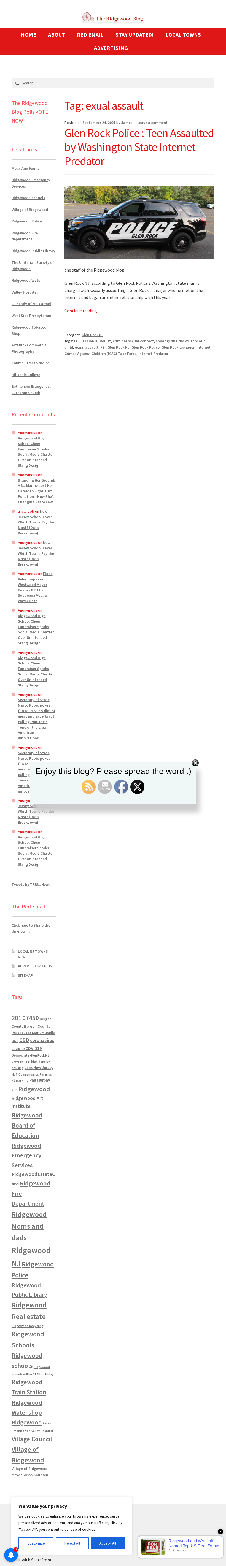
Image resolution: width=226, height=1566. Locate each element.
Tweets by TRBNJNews (31, 884)
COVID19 (33, 1048)
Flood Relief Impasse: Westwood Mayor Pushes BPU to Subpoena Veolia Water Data (35, 587)
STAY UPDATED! (134, 34)
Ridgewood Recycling (28, 1326)
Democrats (20, 1055)
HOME (28, 34)
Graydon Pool (21, 1061)
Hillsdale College (26, 374)
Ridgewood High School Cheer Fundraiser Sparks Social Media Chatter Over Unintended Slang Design (36, 452)
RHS (14, 1090)
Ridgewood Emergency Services (26, 1155)
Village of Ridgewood (30, 209)
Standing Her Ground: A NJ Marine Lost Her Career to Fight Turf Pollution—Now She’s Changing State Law (36, 491)
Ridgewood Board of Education (27, 1125)
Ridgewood (34, 1089)
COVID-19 (18, 1049)
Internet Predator (153, 353)
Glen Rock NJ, (93, 334)
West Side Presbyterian (31, 315)
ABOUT (56, 34)
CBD (24, 1040)
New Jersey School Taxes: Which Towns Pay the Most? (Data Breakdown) (36, 522)
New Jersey (43, 1067)
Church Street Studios (31, 362)
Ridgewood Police (27, 221)
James (127, 122)
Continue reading (80, 310)
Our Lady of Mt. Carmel (31, 303)
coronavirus (42, 1040)
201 (16, 1018)
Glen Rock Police (145, 347)
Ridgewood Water (27, 280)
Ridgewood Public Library (33, 250)
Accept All (107, 1543)
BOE (15, 1040)
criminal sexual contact (133, 340)
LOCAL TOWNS (183, 34)
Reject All (72, 1543)
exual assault (86, 347)
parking (22, 1080)
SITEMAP (25, 975)
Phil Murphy (39, 1080)
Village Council (32, 1439)
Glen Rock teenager (178, 347)
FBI (103, 347)
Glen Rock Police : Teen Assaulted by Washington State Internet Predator (139, 147)
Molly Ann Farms (26, 168)
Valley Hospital (25, 292)
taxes (47, 1423)
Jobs (29, 1067)
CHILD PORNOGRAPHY (92, 340)
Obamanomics (28, 1074)
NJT (15, 1074)
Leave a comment (152, 122)
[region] (71, 1526)
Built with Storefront (32, 1559)
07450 (30, 1018)
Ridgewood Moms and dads (29, 1226)
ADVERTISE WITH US (35, 966)
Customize (36, 1543)
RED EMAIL (90, 34)
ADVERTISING (111, 47)
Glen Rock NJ (118, 347)
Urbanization (21, 1431)
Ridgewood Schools (28, 197)
